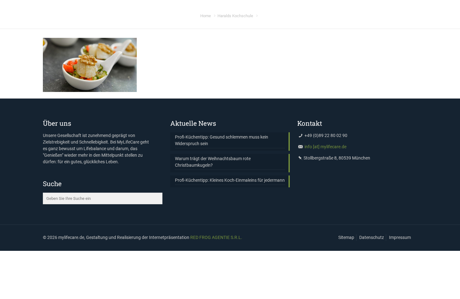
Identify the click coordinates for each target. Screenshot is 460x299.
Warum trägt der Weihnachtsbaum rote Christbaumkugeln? (213, 162)
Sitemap (346, 237)
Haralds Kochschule (235, 15)
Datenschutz (371, 237)
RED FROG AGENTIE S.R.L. (216, 237)
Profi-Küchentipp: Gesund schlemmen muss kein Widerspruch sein (221, 140)
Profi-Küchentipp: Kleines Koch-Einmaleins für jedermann (230, 180)
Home (205, 15)
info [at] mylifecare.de (325, 146)
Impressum (400, 237)
